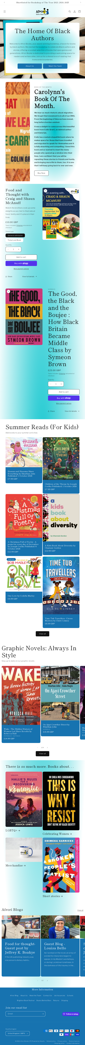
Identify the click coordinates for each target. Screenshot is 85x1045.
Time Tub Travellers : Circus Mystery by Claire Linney (59, 619)
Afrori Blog (14, 995)
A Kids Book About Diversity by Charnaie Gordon (60, 546)
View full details (28, 276)
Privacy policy (62, 1041)
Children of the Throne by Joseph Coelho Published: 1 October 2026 (61, 485)
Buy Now (41, 173)
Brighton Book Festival (25, 1000)
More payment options (21, 268)
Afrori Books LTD (25, 1041)
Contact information (73, 1043)
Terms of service (74, 1041)
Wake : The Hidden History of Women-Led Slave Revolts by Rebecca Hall (18, 731)
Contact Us (47, 995)
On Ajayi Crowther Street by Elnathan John (56, 725)
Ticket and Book (14, 240)
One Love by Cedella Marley (21, 596)
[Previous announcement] (4, 2)
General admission (15, 235)
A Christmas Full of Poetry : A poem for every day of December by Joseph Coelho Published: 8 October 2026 (23, 545)
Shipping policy (59, 1043)
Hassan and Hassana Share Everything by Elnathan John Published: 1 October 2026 (21, 473)
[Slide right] (47, 747)
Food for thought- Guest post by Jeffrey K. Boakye (20, 948)
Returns (56, 1000)
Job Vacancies (59, 995)
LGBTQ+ (11, 830)
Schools (70, 995)
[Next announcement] (80, 2)
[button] (4, 11)
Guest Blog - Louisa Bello (55, 946)
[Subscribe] (42, 1013)
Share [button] (10, 276)
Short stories (51, 896)
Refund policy (51, 1041)
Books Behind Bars (44, 1000)
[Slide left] (37, 747)
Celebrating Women (56, 833)
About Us (30, 66)
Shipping (19, 225)
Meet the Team (55, 66)
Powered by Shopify (38, 1041)
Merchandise (14, 865)
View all (42, 634)
